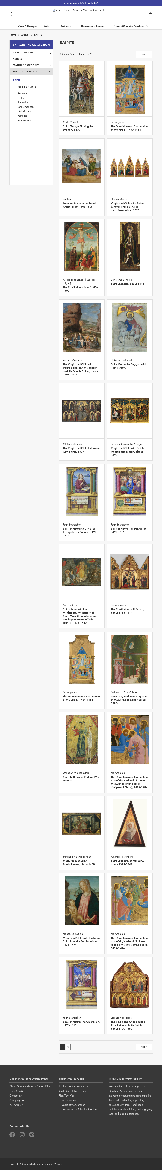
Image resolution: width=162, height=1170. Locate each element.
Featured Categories (26, 65)
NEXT (144, 54)
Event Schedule (67, 1100)
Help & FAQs (16, 1091)
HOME (12, 34)
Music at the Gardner (73, 1104)
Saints (16, 79)
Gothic (21, 98)
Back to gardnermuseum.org (74, 1086)
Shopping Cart (17, 1100)
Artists (17, 59)
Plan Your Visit (66, 1095)
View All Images (27, 26)
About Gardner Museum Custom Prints (30, 1086)
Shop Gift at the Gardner (129, 26)
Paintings (22, 115)
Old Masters (24, 111)
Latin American (26, 107)
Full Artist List (16, 1104)
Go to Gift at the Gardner (73, 1091)
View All (31, 71)
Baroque (22, 93)
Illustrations (23, 102)
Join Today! (92, 3)
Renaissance (24, 120)
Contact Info (16, 1095)
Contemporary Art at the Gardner (79, 1109)
